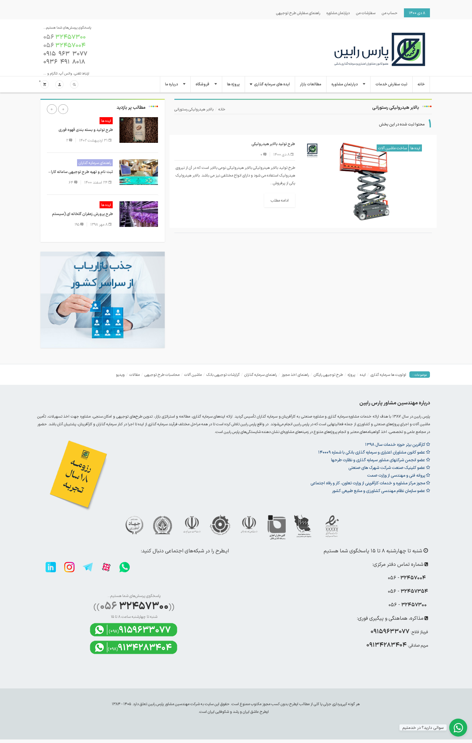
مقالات (134, 374)
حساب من (390, 13)
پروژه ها (233, 84)
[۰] (44, 85)
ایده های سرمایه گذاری (272, 84)
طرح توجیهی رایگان (328, 374)
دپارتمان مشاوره (338, 13)
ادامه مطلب (280, 200)
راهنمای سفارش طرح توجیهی (298, 13)
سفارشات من (365, 13)
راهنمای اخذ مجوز (295, 374)
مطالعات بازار (310, 84)
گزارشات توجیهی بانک (223, 374)
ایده (363, 374)
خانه (421, 84)
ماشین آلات (193, 374)
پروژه (351, 374)
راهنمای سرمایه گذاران (95, 163)
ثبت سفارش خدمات (391, 84)
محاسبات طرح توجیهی (161, 374)
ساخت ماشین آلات (392, 148)
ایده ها (415, 148)
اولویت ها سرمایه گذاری (388, 374)
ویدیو (120, 374)
